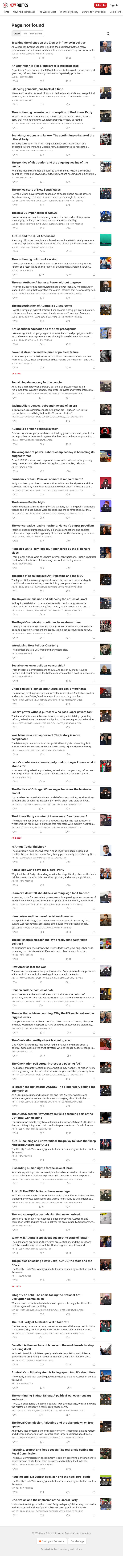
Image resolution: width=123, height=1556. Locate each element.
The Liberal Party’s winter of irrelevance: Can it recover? (49, 816)
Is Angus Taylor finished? (29, 846)
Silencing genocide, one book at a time (37, 89)
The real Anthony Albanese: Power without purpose (46, 282)
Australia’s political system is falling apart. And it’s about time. (54, 1372)
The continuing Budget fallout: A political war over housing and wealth (51, 1397)
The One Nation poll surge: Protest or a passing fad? (47, 1063)
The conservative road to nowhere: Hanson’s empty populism (53, 525)
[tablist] (28, 33)
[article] (61, 50)
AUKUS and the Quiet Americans (33, 236)
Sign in (114, 5)
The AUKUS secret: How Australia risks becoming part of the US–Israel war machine (52, 1115)
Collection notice (82, 1533)
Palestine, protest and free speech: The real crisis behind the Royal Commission (53, 1451)
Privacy (59, 1533)
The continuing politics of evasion (34, 259)
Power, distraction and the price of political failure (45, 352)
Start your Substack (53, 1541)
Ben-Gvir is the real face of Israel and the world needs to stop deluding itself (53, 1347)
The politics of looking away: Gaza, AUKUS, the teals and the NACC (52, 1262)
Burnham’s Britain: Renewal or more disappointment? (47, 479)
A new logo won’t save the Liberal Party (38, 869)
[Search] (108, 33)
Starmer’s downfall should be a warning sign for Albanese (50, 893)
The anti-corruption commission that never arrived (46, 1214)
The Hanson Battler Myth (28, 502)
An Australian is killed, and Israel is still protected (45, 65)
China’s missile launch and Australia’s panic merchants (49, 688)
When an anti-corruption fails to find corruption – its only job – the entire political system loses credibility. (52, 1304)
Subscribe (101, 5)
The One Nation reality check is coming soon (41, 1040)
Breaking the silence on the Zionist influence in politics (49, 42)
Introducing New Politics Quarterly (35, 645)
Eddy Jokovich (27, 54)
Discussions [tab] (36, 33)
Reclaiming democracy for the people (37, 382)
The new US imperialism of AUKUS (34, 212)
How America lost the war (29, 966)
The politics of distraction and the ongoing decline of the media (50, 164)
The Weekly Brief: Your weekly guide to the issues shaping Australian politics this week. (54, 1150)
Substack (45, 1549)
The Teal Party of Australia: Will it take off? (40, 1322)
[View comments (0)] (42, 128)
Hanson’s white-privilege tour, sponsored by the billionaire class (51, 550)
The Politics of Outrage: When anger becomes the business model (52, 791)
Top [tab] (25, 33)
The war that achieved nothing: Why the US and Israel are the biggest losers (53, 1015)
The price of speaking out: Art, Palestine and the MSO (47, 575)
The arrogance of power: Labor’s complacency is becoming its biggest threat (53, 453)
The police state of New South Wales (36, 189)
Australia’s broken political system (35, 428)
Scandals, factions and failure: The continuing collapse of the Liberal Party (53, 137)
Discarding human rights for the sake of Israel (42, 1168)
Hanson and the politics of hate (33, 990)
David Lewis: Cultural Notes (50, 123)
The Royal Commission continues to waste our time (46, 622)
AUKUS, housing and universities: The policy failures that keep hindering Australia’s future (54, 1142)
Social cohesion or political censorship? (38, 665)
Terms (68, 1533)
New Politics (46, 54)
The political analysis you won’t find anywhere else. (40, 649)
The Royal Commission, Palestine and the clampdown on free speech (53, 1424)
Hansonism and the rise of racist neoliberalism (43, 916)
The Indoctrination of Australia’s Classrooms (42, 305)
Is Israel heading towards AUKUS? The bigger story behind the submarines (53, 1088)
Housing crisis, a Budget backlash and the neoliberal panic (51, 1476)
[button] (6, 11)
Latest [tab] (16, 33)
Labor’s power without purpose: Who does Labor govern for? (52, 712)
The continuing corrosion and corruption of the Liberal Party (52, 112)
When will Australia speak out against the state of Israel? (50, 1237)
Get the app (77, 1541)
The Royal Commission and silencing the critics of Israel (49, 599)
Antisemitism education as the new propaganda (44, 329)
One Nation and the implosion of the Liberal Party (45, 1500)
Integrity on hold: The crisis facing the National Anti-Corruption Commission (47, 1296)
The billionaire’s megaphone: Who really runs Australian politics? (49, 941)
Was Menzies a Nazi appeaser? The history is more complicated (46, 737)
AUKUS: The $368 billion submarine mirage (41, 1191)
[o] (105, 92)
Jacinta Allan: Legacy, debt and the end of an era (44, 405)
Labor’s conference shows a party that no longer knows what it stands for (54, 764)
